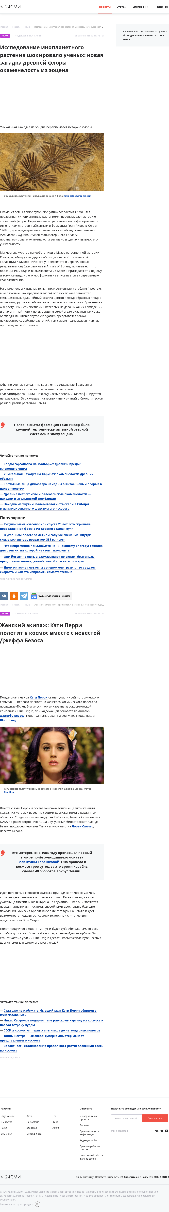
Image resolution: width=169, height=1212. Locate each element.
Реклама (84, 1125)
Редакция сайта (89, 1140)
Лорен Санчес (82, 826)
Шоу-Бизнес (8, 1116)
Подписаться (155, 1118)
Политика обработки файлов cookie (91, 1157)
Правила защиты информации (89, 1133)
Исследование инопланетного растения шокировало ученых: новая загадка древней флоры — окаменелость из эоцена (93, 26)
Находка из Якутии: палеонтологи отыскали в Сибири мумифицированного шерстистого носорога (44, 506)
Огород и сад (34, 1133)
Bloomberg (8, 720)
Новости (105, 7)
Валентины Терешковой (38, 862)
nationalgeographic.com (77, 195)
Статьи (122, 7)
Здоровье (32, 1127)
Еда (54, 1116)
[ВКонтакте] (4, 596)
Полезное (161, 7)
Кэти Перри (39, 697)
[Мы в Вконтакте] (156, 1130)
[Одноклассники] (14, 596)
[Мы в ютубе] (166, 1130)
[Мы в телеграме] (161, 1130)
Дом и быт (6, 1133)
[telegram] (24, 596)
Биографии (141, 7)
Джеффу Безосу (12, 716)
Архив (55, 1127)
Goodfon (9, 792)
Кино (55, 1121)
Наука (27, 26)
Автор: (16, 579)
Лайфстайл (33, 1121)
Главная (4, 26)
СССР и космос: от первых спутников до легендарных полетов (52, 1030)
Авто (29, 1116)
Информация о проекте (88, 1117)
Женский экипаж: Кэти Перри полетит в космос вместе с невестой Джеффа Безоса (74, 604)
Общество (6, 1121)
